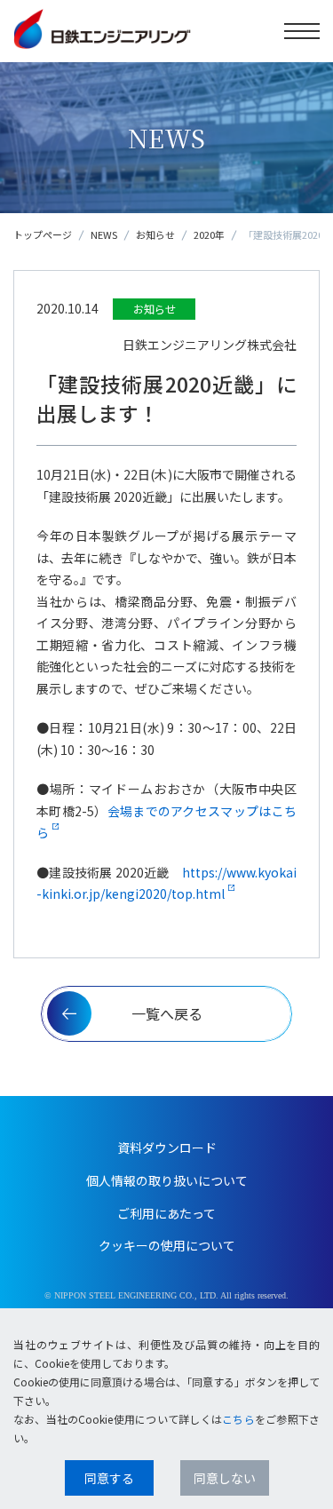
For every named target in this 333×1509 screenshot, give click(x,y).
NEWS (104, 234)
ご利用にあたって (166, 1213)
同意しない (225, 1478)
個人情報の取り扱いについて (167, 1180)
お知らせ (155, 234)
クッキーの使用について (167, 1245)
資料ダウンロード (167, 1147)
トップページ (42, 234)
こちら (238, 1418)
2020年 (209, 234)
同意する (109, 1478)
